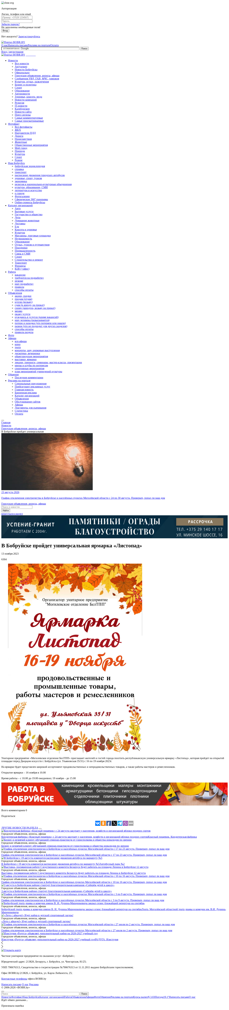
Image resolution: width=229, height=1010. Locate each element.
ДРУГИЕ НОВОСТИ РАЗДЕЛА (19, 827)
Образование (22, 90)
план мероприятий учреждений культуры (38, 371)
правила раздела (24, 332)
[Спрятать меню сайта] (2, 991)
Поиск (84, 48)
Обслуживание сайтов (27, 401)
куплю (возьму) (24, 302)
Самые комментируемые (29, 117)
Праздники (21, 247)
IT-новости (21, 105)
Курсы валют (144, 997)
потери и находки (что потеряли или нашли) (40, 323)
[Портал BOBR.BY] (13, 42)
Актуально (21, 66)
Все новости (22, 63)
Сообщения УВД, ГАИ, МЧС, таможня (37, 78)
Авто (18, 208)
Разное (18, 160)
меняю (18, 311)
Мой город (21, 148)
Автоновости (22, 93)
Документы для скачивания (30, 407)
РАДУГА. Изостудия (106, 939)
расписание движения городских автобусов (40, 175)
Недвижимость (23, 238)
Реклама (34, 984)
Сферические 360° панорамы (31, 199)
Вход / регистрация (12, 51)
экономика (21, 181)
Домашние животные (27, 220)
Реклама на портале (39, 45)
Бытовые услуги (24, 211)
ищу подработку (24, 283)
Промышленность (25, 250)
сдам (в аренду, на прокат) (30, 305)
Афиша (12, 338)
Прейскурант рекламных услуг (32, 386)
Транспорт (21, 262)
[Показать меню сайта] (2, 420)
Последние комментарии (29, 377)
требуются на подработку (29, 277)
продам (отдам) (23, 299)
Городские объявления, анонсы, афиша (37, 75)
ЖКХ (18, 129)
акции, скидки (23, 296)
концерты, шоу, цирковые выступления (37, 350)
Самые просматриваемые (29, 120)
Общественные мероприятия (31, 145)
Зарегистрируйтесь (29, 36)
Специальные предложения (30, 383)
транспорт (20, 172)
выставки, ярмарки (26, 359)
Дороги (19, 136)
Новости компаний (26, 99)
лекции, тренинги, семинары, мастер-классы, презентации (48, 362)
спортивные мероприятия (29, 368)
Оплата (54, 45)
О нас (4, 45)
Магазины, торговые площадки (33, 235)
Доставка (20, 223)
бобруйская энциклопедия (30, 166)
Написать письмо (18, 45)
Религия (19, 102)
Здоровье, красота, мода (28, 96)
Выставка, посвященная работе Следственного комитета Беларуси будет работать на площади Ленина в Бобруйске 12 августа (73, 873)
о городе (19, 193)
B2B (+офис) (22, 268)
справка (19, 169)
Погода (162, 997)
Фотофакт (13, 123)
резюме (19, 280)
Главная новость (24, 389)
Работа (12, 271)
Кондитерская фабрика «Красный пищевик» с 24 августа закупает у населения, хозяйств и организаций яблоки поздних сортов (74, 836)
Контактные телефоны (14, 978)
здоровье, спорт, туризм (28, 178)
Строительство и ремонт (29, 259)
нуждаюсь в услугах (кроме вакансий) (37, 317)
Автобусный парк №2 (112, 864)
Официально (22, 72)
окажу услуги (22, 314)
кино (17, 344)
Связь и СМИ (22, 253)
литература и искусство (28, 190)
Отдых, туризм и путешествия (32, 244)
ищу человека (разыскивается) (32, 320)
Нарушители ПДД (25, 133)
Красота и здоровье (26, 229)
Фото (11, 335)
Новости (13, 60)
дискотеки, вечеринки (27, 353)
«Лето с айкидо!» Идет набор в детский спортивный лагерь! (36, 921)
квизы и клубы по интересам (31, 365)
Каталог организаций (20, 205)
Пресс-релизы (23, 114)
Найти (6, 510)
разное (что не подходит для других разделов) (41, 326)
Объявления (15, 293)
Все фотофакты (23, 126)
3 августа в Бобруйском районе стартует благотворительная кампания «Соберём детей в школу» (56, 891)
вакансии (20, 274)
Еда (17, 226)
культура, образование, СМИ (31, 187)
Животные (21, 142)
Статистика (21, 410)
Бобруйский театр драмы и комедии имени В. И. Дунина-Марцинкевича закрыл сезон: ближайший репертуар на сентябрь (71, 909)
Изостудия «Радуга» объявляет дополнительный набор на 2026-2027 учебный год (48, 939)
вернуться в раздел (12, 513)
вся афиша (21, 341)
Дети (17, 217)
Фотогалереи (22, 196)
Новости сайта (23, 111)
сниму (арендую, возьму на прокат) (35, 308)
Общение (13, 374)
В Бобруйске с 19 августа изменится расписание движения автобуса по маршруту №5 (50, 864)
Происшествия (23, 139)
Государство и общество (28, 214)
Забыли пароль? (10, 24)
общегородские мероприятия (31, 356)
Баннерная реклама (26, 392)
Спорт (18, 87)
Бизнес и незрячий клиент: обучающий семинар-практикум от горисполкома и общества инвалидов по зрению (65, 845)
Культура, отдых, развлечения (32, 81)
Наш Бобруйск (16, 163)
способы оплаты (24, 290)
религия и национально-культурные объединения (43, 184)
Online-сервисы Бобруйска (30, 202)
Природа (20, 151)
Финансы (20, 265)
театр (18, 347)
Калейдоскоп (22, 108)
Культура (20, 154)
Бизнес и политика (25, 84)
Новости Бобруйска (26, 69)
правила (19, 287)
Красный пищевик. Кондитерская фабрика (172, 836)
